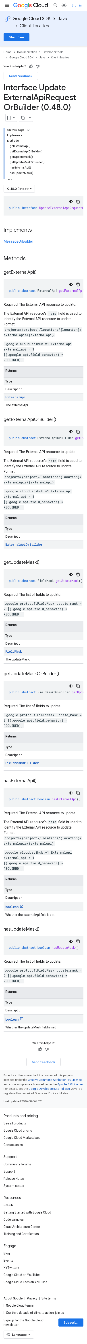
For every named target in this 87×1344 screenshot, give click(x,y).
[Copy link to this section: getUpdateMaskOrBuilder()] (63, 674)
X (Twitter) (11, 1267)
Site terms (48, 1298)
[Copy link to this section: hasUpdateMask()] (43, 929)
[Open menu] (7, 5)
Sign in (77, 5)
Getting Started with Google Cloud (27, 1212)
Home (7, 52)
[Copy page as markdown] (23, 118)
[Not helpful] (37, 66)
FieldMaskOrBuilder (22, 763)
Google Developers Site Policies (49, 1088)
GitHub (8, 1205)
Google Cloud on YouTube (22, 1275)
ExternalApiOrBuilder (24, 544)
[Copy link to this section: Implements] (36, 230)
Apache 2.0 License (70, 1084)
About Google (13, 1298)
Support (9, 1171)
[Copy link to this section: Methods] (31, 259)
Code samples (14, 1219)
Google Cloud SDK (31, 18)
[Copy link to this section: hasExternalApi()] (41, 781)
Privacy (32, 1298)
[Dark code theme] (71, 201)
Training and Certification (21, 1234)
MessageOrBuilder (18, 241)
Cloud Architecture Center (22, 1227)
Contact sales (13, 1145)
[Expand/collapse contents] (28, 130)
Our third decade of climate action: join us (35, 1312)
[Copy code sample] (78, 201)
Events (8, 1260)
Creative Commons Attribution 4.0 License (55, 1079)
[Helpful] (31, 66)
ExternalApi (15, 397)
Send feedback (20, 76)
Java (62, 18)
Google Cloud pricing (18, 1130)
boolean (12, 907)
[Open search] (55, 5)
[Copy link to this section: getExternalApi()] (41, 272)
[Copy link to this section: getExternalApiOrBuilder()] (60, 420)
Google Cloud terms (20, 1305)
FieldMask (13, 651)
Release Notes (14, 1178)
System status (14, 1186)
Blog (7, 1253)
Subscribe (71, 1322)
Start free (16, 37)
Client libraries (34, 26)
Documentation (27, 52)
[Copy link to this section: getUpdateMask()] (43, 562)
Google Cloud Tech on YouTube (25, 1282)
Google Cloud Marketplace (22, 1137)
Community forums (17, 1164)
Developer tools (53, 52)
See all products (15, 1123)
